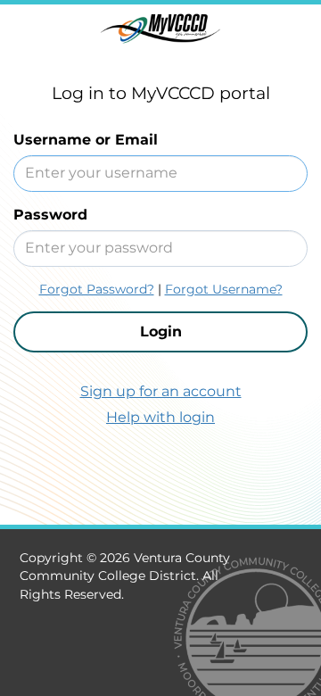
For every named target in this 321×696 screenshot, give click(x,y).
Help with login (160, 417)
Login (161, 331)
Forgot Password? (96, 289)
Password (50, 214)
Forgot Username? (224, 289)
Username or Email (85, 139)
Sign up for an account (161, 391)
